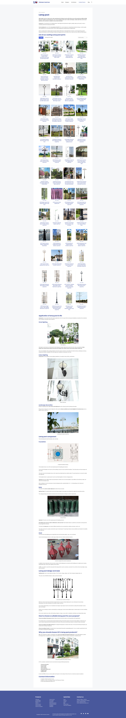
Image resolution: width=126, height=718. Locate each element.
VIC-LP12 (81, 96)
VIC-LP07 (69, 74)
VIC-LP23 (69, 158)
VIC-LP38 (57, 241)
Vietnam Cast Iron (44, 2)
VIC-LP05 (44, 74)
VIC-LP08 (81, 74)
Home (40, 12)
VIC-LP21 (44, 158)
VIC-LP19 (69, 137)
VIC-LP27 (69, 179)
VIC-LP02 (57, 53)
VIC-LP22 (57, 158)
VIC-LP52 (81, 304)
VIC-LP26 (57, 179)
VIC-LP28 (81, 179)
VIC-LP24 (81, 158)
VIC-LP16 (81, 117)
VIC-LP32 (81, 200)
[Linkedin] (86, 714)
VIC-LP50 (57, 304)
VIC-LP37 (44, 241)
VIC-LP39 (69, 241)
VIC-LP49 (44, 304)
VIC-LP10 (57, 96)
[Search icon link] (91, 2)
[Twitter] (83, 714)
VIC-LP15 (69, 117)
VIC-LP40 (81, 241)
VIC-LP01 (44, 53)
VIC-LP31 (69, 200)
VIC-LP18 (57, 137)
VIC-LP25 (44, 179)
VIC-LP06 (57, 74)
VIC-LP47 (69, 282)
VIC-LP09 (44, 96)
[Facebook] (81, 714)
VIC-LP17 (44, 137)
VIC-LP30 (57, 200)
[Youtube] (88, 714)
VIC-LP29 (44, 200)
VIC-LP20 (81, 137)
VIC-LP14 (57, 117)
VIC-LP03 (69, 53)
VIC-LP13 (44, 117)
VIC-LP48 (81, 282)
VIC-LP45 (44, 282)
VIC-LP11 (69, 96)
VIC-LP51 (69, 304)
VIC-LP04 (81, 53)
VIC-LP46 (57, 282)
